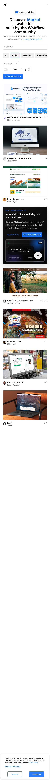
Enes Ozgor (12, 202)
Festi (9, 423)
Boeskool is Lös (14, 342)
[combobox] (11, 63)
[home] (5, 5)
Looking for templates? (32, 39)
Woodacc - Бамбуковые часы (20, 301)
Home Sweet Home (15, 199)
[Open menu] (46, 4)
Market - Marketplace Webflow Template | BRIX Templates (25, 117)
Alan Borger (12, 161)
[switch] (6, 69)
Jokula (10, 426)
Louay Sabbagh (13, 385)
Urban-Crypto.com (15, 382)
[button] (13, 234)
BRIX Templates (13, 120)
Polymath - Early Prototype (19, 158)
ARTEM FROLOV (13, 303)
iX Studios (11, 344)
